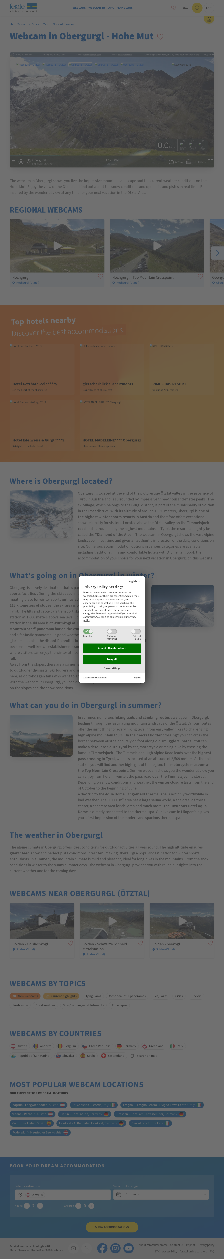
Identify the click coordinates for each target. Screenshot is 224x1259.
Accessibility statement (95, 677)
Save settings (112, 668)
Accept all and (112, 648)
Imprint (137, 677)
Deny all (112, 659)
